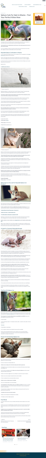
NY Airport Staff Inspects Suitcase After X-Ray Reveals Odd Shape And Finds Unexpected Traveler (8, 439)
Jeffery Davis (3, 19)
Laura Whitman (5, 441)
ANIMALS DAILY (32, 6)
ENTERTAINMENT (28, 4)
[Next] (28, 436)
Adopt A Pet (17, 220)
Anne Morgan (20, 440)
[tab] (14, 444)
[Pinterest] (44, 0)
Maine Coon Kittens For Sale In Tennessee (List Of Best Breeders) (7, 421)
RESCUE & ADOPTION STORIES (17, 4)
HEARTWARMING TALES (37, 4)
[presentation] (8, 432)
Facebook (6, 120)
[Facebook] (43, 0)
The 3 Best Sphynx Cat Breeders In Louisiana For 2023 (9, 214)
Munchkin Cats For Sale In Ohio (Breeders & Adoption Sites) (24, 421)
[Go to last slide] (2, 436)
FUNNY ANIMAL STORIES (23, 6)
